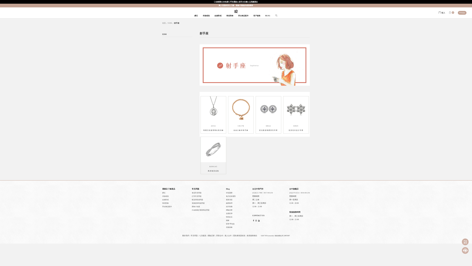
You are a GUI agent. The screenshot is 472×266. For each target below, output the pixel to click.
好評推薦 (229, 207)
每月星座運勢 (231, 196)
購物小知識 (196, 207)
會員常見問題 (196, 193)
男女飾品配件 (243, 16)
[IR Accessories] (236, 11)
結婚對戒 (218, 16)
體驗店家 (229, 210)
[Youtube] (259, 220)
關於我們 (185, 236)
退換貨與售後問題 (198, 203)
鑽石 (196, 16)
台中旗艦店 (294, 189)
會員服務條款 (252, 236)
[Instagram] (256, 220)
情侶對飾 (229, 16)
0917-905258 (268, 193)
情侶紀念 (229, 217)
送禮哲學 (229, 213)
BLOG (267, 16)
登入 (443, 13)
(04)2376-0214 (294, 193)
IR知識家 (229, 193)
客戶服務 (256, 16)
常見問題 (194, 236)
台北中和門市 (257, 189)
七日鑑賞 (202, 236)
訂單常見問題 (196, 196)
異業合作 (219, 236)
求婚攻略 (229, 227)
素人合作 (228, 236)
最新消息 (229, 200)
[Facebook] (253, 220)
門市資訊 (462, 13)
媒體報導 (229, 203)
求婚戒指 (206, 16)
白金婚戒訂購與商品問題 (200, 210)
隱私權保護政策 (239, 236)
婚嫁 (227, 220)
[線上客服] (465, 250)
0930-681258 (305, 193)
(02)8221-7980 (257, 193)
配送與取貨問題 (197, 200)
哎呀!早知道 (230, 224)
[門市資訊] (465, 242)
